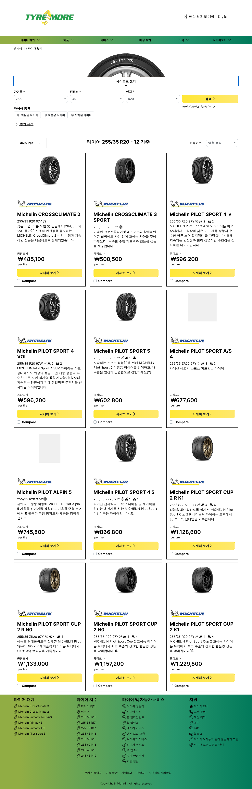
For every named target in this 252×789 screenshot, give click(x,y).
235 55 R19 (88, 739)
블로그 (197, 733)
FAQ (196, 728)
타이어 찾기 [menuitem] (28, 40)
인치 (130, 91)
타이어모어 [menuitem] (220, 40)
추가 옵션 (26, 124)
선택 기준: (196, 143)
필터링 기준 (26, 143)
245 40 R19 (88, 750)
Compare (29, 281)
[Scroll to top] (241, 780)
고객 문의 (199, 711)
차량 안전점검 (135, 755)
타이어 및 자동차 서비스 (143, 699)
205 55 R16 (88, 717)
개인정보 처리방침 (160, 772)
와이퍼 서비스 (135, 744)
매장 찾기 (199, 717)
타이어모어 (200, 706)
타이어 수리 (133, 711)
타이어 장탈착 (135, 706)
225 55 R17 (88, 728)
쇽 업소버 (132, 750)
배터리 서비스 (135, 728)
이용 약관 (112, 772)
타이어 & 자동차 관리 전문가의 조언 (215, 739)
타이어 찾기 (35, 48)
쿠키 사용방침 (93, 772)
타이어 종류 (22, 108)
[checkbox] (27, 115)
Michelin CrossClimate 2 (33, 711)
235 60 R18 (88, 744)
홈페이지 (19, 48)
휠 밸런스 (132, 722)
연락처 (140, 772)
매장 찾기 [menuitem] (145, 40)
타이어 (84, 711)
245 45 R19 (88, 755)
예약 (196, 722)
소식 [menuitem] (182, 40)
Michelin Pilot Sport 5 (31, 733)
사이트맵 (126, 772)
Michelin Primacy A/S (31, 728)
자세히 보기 (48, 273)
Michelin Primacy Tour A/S (35, 717)
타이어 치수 (87, 699)
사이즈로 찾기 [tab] (126, 81)
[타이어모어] (48, 18)
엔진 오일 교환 (135, 733)
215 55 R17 (88, 722)
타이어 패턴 (24, 699)
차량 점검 (132, 761)
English (223, 16)
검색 (208, 99)
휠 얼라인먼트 (135, 717)
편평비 (75, 91)
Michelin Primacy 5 (30, 722)
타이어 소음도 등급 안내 (208, 744)
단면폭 (19, 91)
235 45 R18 (88, 733)
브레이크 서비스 (136, 739)
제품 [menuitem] (66, 40)
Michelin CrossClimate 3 (33, 706)
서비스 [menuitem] (105, 40)
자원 (193, 699)
